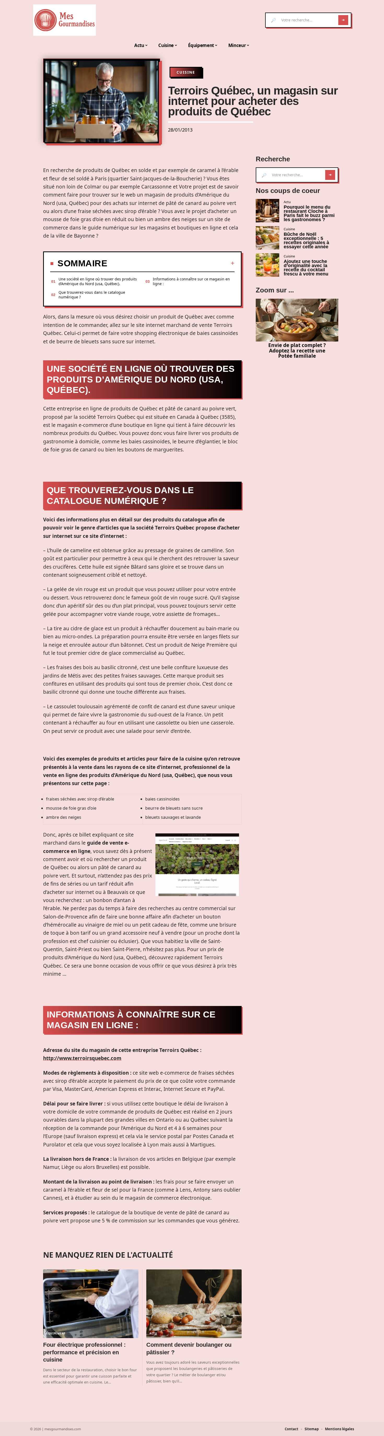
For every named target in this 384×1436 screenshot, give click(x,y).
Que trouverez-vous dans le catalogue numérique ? (92, 294)
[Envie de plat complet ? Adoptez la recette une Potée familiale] (297, 320)
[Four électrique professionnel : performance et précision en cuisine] (90, 1303)
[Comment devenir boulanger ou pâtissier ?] (194, 1303)
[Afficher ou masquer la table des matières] (171, 263)
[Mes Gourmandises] (64, 20)
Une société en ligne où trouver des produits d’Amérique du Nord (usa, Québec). (98, 281)
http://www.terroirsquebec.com (82, 1058)
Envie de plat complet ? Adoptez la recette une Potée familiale (297, 351)
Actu (153, 1333)
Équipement (56, 1333)
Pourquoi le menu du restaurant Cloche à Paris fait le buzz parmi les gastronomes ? (309, 213)
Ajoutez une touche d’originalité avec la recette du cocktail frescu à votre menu (306, 267)
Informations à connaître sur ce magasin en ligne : (191, 281)
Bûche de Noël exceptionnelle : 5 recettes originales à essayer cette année (306, 240)
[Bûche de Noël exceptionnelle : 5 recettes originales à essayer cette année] (267, 238)
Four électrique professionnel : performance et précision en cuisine (84, 1352)
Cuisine (186, 72)
